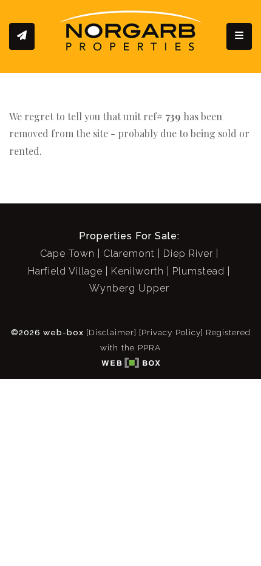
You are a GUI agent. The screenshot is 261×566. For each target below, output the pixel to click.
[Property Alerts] (22, 36)
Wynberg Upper (129, 288)
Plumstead (198, 271)
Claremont (129, 253)
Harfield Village (65, 271)
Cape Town (67, 253)
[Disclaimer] (111, 332)
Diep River (188, 253)
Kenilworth (137, 271)
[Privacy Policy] (171, 332)
